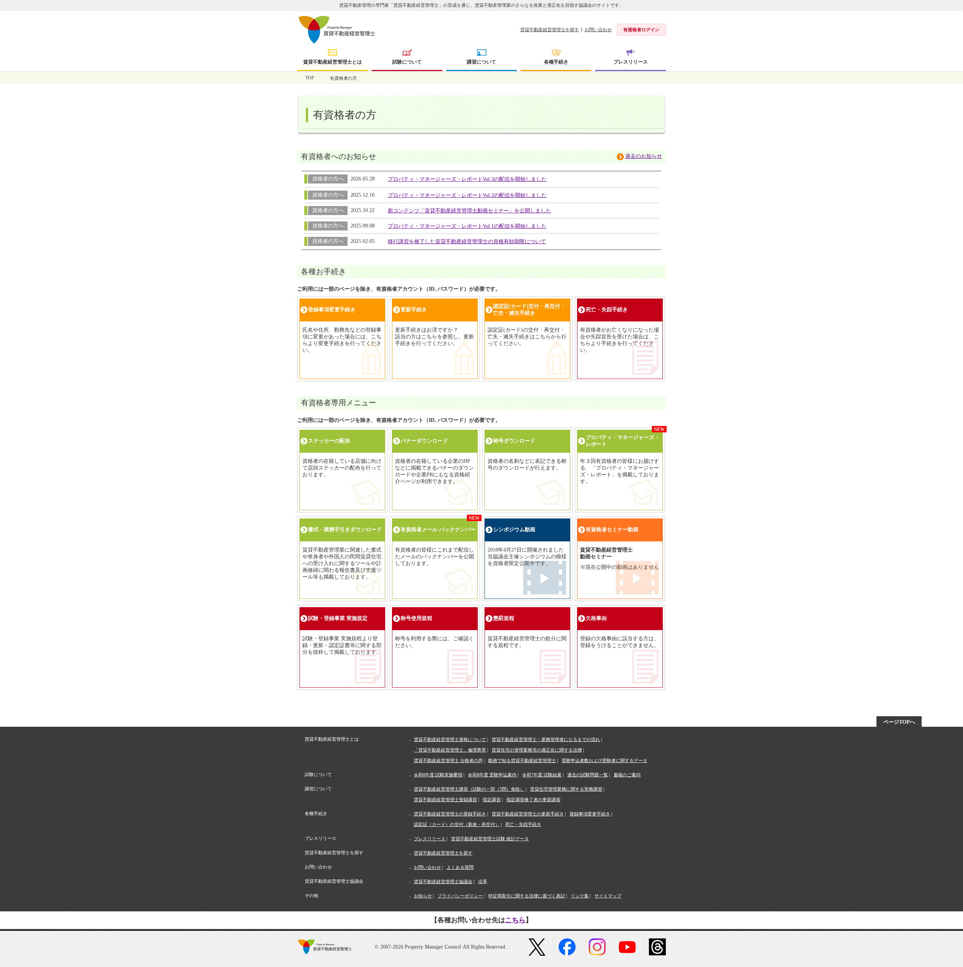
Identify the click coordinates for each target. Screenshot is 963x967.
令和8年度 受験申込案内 (492, 775)
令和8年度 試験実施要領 (438, 775)
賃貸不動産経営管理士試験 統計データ (490, 838)
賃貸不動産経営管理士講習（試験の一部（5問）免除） (469, 789)
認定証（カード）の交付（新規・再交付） (457, 824)
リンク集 (580, 896)
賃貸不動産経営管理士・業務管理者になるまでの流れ (546, 739)
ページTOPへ (899, 722)
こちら (515, 920)
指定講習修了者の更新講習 (533, 799)
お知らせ (423, 896)
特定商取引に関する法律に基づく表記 (526, 896)
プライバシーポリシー (460, 896)
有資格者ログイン (641, 29)
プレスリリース (429, 838)
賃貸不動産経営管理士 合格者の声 (448, 760)
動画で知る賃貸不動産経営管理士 (522, 760)
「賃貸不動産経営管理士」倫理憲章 (450, 750)
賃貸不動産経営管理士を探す (549, 29)
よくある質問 (460, 867)
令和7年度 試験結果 (542, 775)
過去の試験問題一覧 (587, 775)
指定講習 (492, 799)
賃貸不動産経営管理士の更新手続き (528, 814)
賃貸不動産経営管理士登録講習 (445, 799)
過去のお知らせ (643, 156)
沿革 (482, 881)
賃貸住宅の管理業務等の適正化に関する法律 (537, 750)
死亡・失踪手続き (523, 824)
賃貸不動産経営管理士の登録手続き (450, 814)
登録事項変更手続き (590, 814)
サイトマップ (607, 896)
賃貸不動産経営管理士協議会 (443, 881)
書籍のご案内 (627, 775)
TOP (309, 77)
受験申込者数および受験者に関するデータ (604, 760)
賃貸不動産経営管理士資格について (450, 739)
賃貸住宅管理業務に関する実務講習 (566, 789)
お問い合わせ (598, 29)
